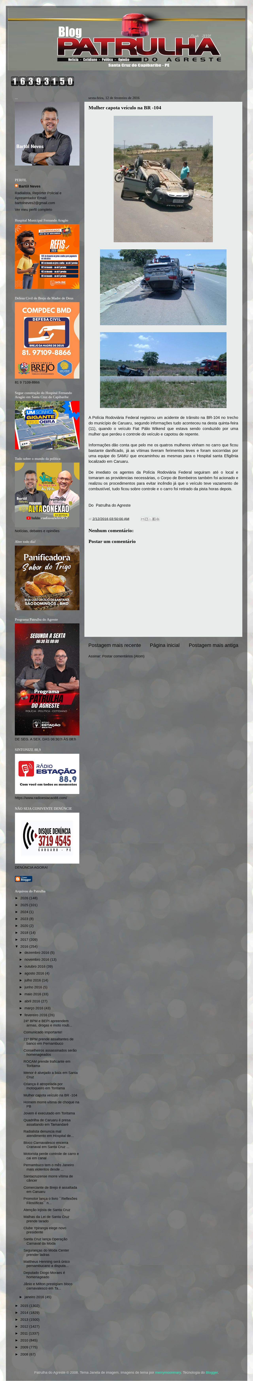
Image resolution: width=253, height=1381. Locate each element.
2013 (24, 1320)
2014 (24, 1313)
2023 (24, 919)
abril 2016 (33, 1001)
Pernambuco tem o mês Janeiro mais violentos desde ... (49, 1167)
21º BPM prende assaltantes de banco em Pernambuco (49, 1041)
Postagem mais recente (114, 645)
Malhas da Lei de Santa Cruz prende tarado (46, 1219)
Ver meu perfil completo (33, 210)
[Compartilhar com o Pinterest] (158, 519)
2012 (24, 1326)
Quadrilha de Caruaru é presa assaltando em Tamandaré (47, 1122)
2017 (24, 940)
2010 (24, 1340)
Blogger (212, 1372)
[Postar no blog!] (146, 519)
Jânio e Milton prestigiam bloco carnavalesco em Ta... (48, 1286)
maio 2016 (33, 994)
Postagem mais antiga (213, 645)
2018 (24, 933)
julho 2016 (33, 980)
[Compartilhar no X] (150, 519)
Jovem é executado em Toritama (49, 1113)
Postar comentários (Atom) (123, 656)
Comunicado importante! (43, 1032)
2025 (24, 905)
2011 (24, 1333)
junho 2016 (34, 987)
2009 (24, 1347)
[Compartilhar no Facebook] (154, 519)
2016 (24, 946)
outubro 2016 (35, 966)
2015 (24, 1306)
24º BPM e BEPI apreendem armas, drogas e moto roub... (48, 1023)
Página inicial (165, 645)
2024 (24, 912)
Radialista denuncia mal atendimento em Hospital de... (49, 1133)
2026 (24, 898)
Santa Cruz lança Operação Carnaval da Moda (45, 1241)
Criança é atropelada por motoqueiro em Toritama (44, 1086)
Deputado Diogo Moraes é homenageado (44, 1275)
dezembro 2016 (37, 953)
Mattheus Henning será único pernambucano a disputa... (47, 1264)
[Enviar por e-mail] (143, 519)
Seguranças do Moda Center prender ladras (46, 1252)
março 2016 (34, 1008)
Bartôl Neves (30, 186)
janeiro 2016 (35, 1297)
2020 (24, 926)
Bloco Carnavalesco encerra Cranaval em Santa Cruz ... (46, 1145)
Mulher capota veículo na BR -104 (50, 1095)
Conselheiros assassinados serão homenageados (50, 1052)
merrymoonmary (168, 1372)
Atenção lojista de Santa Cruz (47, 1210)
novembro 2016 (37, 960)
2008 (24, 1354)
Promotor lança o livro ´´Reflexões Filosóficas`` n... (50, 1201)
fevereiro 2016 (36, 1015)
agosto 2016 (35, 973)
